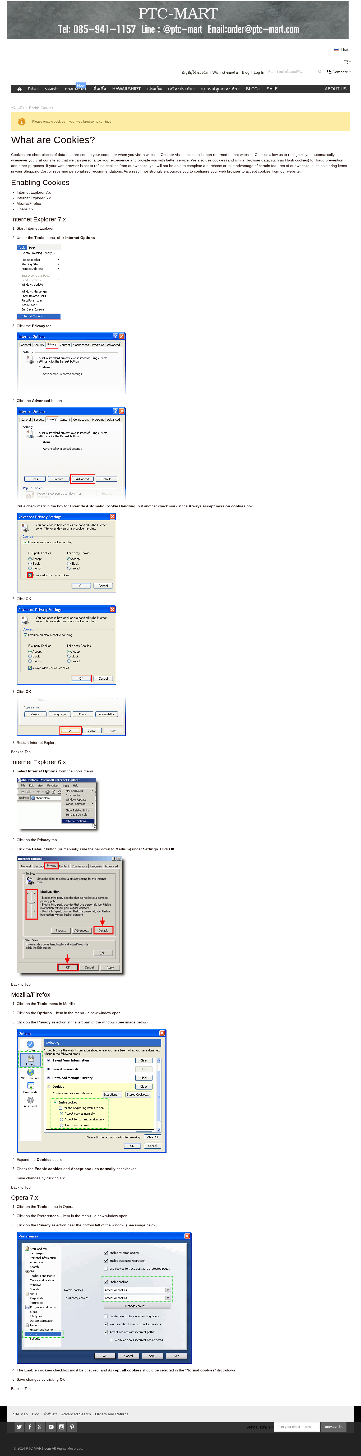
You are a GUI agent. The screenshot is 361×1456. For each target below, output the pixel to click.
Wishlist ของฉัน (225, 72)
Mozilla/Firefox (29, 203)
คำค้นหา (50, 1414)
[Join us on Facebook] (30, 1427)
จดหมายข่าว (259, 1427)
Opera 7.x (25, 209)
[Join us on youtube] (51, 1427)
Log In (259, 72)
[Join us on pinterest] (72, 1427)
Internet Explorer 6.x (34, 198)
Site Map (20, 1414)
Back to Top (21, 752)
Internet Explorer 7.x (34, 192)
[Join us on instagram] (62, 1427)
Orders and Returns (111, 1414)
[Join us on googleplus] (41, 1427)
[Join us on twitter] (20, 1427)
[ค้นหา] (319, 71)
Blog (245, 72)
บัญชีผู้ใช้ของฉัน (195, 72)
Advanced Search (76, 1414)
